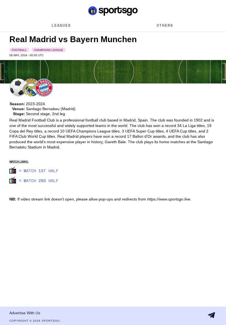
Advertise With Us (24, 313)
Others (165, 25)
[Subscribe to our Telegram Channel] (211, 315)
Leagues (61, 25)
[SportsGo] (113, 11)
